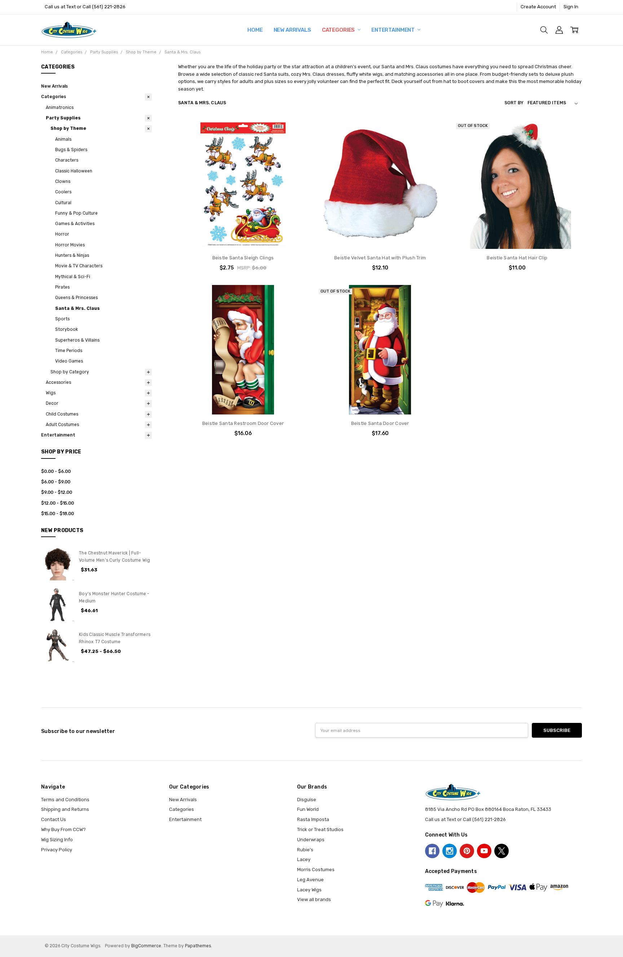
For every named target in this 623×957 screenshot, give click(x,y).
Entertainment (393, 30)
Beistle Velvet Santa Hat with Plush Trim (380, 257)
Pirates (62, 287)
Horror (62, 234)
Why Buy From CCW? (63, 829)
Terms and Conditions (65, 799)
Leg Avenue (310, 879)
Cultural (63, 202)
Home (254, 30)
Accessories (58, 382)
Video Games (69, 361)
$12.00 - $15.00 (57, 503)
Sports (62, 318)
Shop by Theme (68, 128)
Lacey (303, 859)
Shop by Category (69, 371)
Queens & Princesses (76, 297)
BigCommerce (146, 945)
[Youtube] (484, 851)
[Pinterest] (467, 851)
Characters (66, 160)
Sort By (513, 102)
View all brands (314, 899)
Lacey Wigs (309, 889)
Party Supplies (63, 117)
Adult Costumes (62, 424)
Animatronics (60, 107)
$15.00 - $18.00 (57, 513)
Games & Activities (74, 223)
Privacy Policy (56, 849)
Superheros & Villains (77, 340)
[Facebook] (432, 851)
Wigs (51, 392)
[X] (501, 851)
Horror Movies (70, 244)
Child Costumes (62, 414)
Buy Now (243, 235)
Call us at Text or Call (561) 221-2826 (85, 6)
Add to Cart (243, 221)
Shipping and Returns (65, 809)
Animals (63, 139)
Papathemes (198, 945)
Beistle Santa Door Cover (380, 423)
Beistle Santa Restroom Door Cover (243, 423)
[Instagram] (449, 851)
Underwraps (310, 839)
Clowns (62, 181)
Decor (52, 403)
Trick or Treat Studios (320, 829)
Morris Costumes (316, 869)
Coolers (63, 191)
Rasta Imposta (313, 819)
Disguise (306, 799)
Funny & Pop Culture (76, 213)
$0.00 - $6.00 (56, 471)
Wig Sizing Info (57, 839)
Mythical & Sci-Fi (72, 276)
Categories (339, 30)
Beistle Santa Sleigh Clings (243, 257)
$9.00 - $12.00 (56, 492)
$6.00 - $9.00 (55, 481)
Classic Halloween (73, 171)
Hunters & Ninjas (72, 255)
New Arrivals (292, 30)
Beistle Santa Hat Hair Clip (517, 257)
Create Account (538, 6)
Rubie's (305, 849)
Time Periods (68, 350)
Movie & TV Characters (78, 265)
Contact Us (53, 819)
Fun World (308, 809)
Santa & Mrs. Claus (77, 308)
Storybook (66, 329)
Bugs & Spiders (71, 149)
